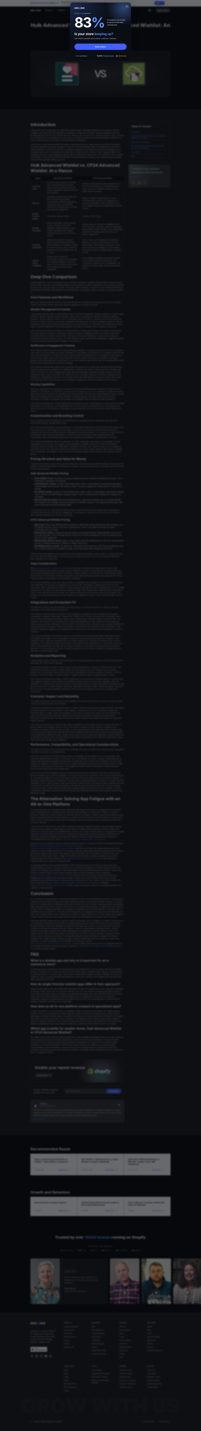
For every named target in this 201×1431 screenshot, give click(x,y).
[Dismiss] (127, 6)
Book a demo (100, 47)
